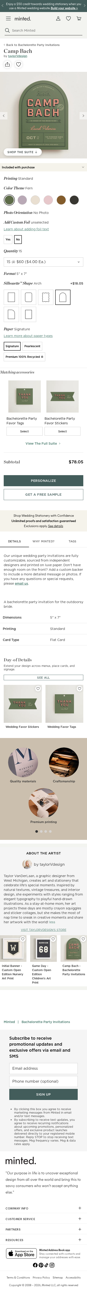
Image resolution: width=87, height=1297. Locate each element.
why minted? (43, 541)
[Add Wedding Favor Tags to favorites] (79, 688)
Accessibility (73, 1277)
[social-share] (7, 64)
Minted (9, 1022)
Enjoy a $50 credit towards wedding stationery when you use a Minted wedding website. (43, 6)
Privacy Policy (41, 1277)
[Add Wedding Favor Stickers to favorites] (38, 688)
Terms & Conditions (18, 1277)
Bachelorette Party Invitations (46, 1022)
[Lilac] (22, 200)
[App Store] (21, 1253)
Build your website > (64, 8)
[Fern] (9, 200)
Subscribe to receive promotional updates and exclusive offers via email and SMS (39, 1047)
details (14, 541)
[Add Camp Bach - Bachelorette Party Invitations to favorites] (83, 939)
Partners (13, 1229)
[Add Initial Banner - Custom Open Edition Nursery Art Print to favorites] (23, 939)
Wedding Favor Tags (61, 727)
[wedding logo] (23, 19)
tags (73, 541)
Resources (14, 1240)
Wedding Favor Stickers (22, 727)
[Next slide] (83, 115)
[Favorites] (68, 18)
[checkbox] (25, 431)
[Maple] (61, 200)
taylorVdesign (17, 56)
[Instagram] (52, 1264)
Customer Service (20, 1219)
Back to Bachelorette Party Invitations (33, 45)
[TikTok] (46, 1264)
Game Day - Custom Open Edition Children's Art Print (41, 974)
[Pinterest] (41, 1264)
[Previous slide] (3, 115)
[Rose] (48, 200)
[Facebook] (35, 1264)
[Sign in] (58, 18)
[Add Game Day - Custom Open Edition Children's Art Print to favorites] (53, 939)
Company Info (17, 1208)
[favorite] (18, 64)
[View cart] (78, 18)
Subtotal (12, 461)
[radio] (8, 239)
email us (21, 583)
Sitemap (58, 1277)
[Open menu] (8, 18)
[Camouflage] (74, 200)
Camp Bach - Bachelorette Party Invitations (73, 970)
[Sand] (35, 200)
